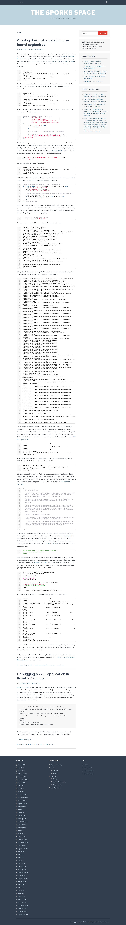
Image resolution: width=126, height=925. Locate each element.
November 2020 (23, 908)
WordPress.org (88, 774)
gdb (37, 665)
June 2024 (21, 810)
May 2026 (21, 768)
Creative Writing (56, 765)
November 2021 (23, 872)
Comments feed (89, 771)
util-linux (61, 665)
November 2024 (23, 798)
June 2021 (21, 887)
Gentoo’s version (56, 150)
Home (20, 2)
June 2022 (21, 857)
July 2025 (21, 786)
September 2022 (23, 849)
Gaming (55, 770)
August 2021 (22, 881)
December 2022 (23, 842)
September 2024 (23, 804)
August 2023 (22, 828)
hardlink (45, 665)
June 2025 (21, 789)
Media (53, 768)
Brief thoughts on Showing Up (93, 81)
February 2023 (22, 840)
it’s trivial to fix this (40, 563)
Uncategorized (55, 788)
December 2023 (23, 822)
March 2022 (21, 863)
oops (53, 665)
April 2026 (21, 771)
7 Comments (36, 683)
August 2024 (22, 807)
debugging (33, 665)
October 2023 (22, 825)
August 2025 (22, 783)
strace (57, 665)
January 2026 (22, 777)
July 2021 (21, 884)
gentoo (41, 665)
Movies (55, 773)
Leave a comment (38, 49)
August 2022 (22, 851)
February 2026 (22, 774)
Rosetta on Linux (23, 687)
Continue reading (24, 739)
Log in (86, 765)
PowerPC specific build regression (63, 61)
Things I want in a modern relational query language (95, 113)
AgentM (86, 99)
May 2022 (21, 860)
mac (44, 744)
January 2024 (22, 819)
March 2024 (21, 816)
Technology (54, 776)
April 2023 (21, 834)
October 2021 (22, 875)
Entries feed (88, 768)
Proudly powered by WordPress (79, 922)
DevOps (55, 779)
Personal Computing (59, 782)
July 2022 (21, 855)
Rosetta (52, 744)
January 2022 (22, 869)
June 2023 (21, 831)
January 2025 (22, 795)
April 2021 (21, 893)
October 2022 (22, 846)
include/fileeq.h (51, 543)
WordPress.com (104, 922)
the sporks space (63, 12)
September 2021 (23, 878)
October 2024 (22, 801)
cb (29, 49)
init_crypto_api (65, 536)
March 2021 (21, 896)
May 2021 (21, 890)
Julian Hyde (87, 94)
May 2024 (21, 813)
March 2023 (21, 836)
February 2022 (22, 866)
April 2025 (21, 792)
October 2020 (22, 911)
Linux (50, 665)
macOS (48, 744)
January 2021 (22, 902)
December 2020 (23, 905)
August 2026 (22, 765)
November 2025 (23, 780)
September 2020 (23, 914)
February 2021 (22, 899)
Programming (23, 665)
